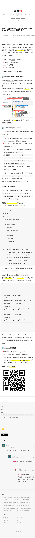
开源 (11, 47)
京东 (24, 35)
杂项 (20, 523)
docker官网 (10, 80)
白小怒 (19, 469)
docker (14, 35)
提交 (4, 434)
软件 (20, 517)
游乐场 (6, 523)
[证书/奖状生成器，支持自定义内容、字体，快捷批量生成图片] (9, 399)
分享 (11, 35)
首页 (13, 20)
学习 (6, 517)
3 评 (6, 38)
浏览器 (8, 352)
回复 (33, 446)
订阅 (23, 20)
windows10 (19, 35)
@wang (14, 461)
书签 (18, 20)
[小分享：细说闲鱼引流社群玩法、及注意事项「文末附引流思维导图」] (26, 399)
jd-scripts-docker (9, 141)
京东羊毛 (28, 35)
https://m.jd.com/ (23, 352)
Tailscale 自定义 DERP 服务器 (25, 500)
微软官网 (29, 120)
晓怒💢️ (18, 10)
